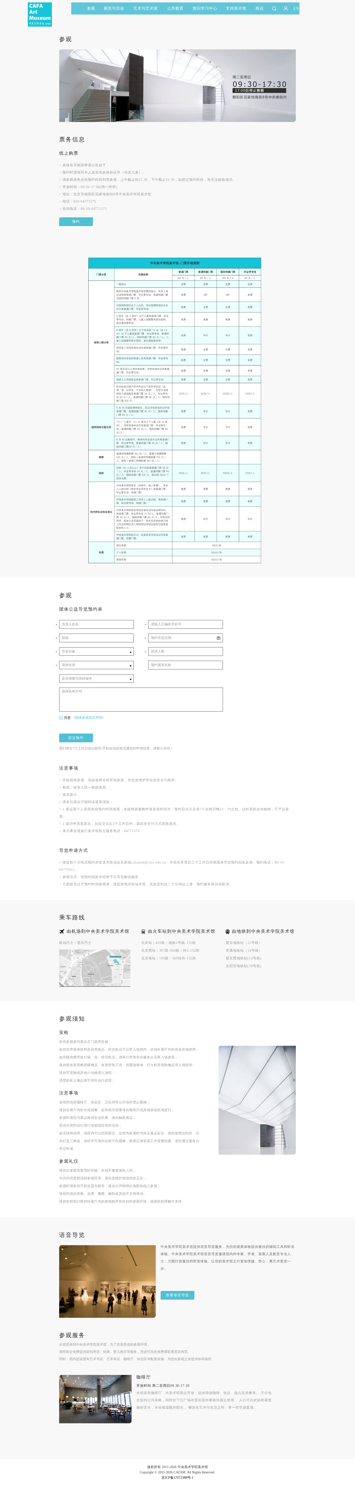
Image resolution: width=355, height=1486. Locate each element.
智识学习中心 (205, 8)
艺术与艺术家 (145, 8)
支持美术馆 (236, 8)
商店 (260, 8)
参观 (91, 8)
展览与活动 (114, 8)
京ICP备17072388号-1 (177, 1477)
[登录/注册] (285, 8)
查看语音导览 (177, 1295)
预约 (76, 221)
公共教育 (175, 8)
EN (296, 8)
